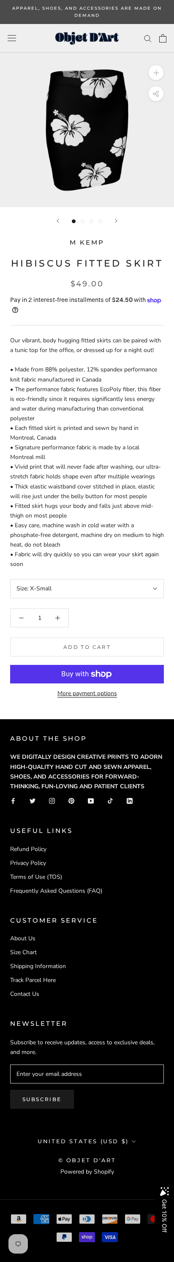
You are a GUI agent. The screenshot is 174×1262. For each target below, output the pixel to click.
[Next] (116, 221)
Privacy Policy (28, 863)
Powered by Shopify (87, 1172)
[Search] (148, 38)
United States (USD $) (83, 1141)
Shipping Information (38, 966)
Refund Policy (28, 849)
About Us (22, 938)
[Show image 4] (100, 221)
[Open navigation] (12, 38)
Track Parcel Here (33, 980)
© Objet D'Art (87, 1160)
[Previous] (58, 221)
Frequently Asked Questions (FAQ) (56, 891)
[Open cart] (162, 38)
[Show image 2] (82, 221)
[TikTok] (110, 801)
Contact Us (24, 994)
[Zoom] (156, 72)
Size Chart (23, 952)
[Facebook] (13, 801)
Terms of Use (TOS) (36, 877)
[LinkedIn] (130, 801)
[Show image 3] (91, 221)
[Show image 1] (74, 221)
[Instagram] (52, 801)
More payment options (87, 693)
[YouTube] (91, 801)
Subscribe (42, 1099)
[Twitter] (32, 801)
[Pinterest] (71, 801)
